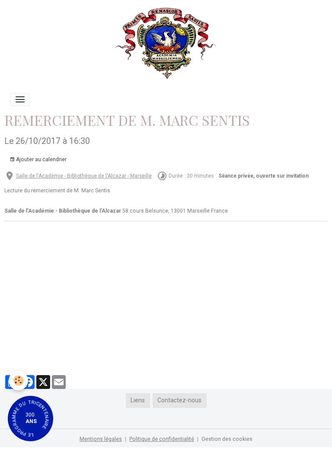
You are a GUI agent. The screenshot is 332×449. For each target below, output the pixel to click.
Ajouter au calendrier (41, 159)
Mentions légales (101, 439)
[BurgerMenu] (19, 99)
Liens (138, 400)
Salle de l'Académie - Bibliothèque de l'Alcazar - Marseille (84, 176)
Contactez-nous (179, 400)
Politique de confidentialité (161, 439)
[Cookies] (18, 380)
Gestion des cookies (226, 439)
